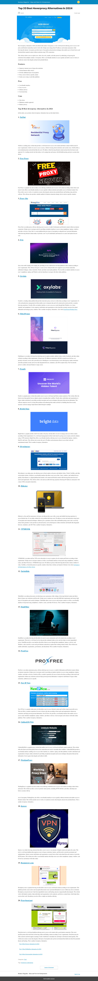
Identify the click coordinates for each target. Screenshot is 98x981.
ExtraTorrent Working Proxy (70, 309)
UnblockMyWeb (27, 722)
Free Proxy (24, 158)
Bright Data (24, 408)
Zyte (21, 239)
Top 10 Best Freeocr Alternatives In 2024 (29, 944)
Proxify (23, 369)
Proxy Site (23, 198)
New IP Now (25, 682)
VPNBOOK (25, 529)
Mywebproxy (25, 446)
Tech (25, 959)
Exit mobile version (49, 979)
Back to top (77, 974)
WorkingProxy (26, 760)
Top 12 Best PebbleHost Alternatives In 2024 (30, 949)
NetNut (23, 117)
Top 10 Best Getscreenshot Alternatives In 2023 (30, 954)
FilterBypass (25, 313)
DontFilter (25, 606)
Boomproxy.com (27, 862)
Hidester (24, 486)
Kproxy (24, 806)
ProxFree (24, 650)
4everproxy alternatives (27, 962)
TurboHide (25, 571)
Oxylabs (23, 276)
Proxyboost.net (27, 900)
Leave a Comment (49, 967)
